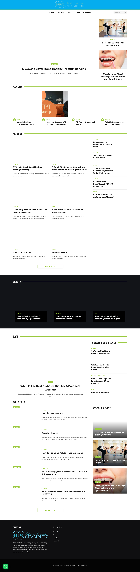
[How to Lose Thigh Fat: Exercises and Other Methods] (121, 380)
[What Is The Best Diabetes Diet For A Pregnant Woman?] (26, 104)
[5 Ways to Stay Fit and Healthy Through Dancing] (54, 43)
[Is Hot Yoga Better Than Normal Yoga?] (113, 28)
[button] (5, 566)
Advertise (56, 538)
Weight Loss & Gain (98, 376)
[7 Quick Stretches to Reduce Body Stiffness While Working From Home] (70, 150)
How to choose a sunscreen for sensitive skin (69, 317)
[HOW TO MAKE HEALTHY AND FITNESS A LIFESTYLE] (121, 183)
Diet (78, 12)
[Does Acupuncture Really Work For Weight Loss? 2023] (31, 192)
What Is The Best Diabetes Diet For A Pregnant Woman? (25, 123)
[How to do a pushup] (31, 235)
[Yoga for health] (70, 235)
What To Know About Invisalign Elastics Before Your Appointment (112, 76)
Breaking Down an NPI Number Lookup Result (56, 123)
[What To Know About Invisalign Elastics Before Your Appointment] (113, 59)
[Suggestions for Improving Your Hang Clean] (121, 143)
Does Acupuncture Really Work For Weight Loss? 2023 (30, 211)
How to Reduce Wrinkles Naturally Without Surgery (107, 317)
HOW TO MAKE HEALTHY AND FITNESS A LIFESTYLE (103, 184)
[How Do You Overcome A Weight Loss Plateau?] (121, 196)
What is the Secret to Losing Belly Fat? (114, 123)
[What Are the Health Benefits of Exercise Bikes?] (70, 192)
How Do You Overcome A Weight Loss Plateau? (103, 196)
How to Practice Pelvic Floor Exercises (62, 453)
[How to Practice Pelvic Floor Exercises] (26, 455)
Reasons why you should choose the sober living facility (64, 473)
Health (52, 12)
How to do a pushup (22, 252)
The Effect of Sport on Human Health (102, 156)
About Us (55, 532)
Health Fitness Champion (79, 565)
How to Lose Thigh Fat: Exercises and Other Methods (101, 381)
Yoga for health (59, 252)
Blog (54, 535)
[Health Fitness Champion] (70, 5)
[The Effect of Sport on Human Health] (121, 156)
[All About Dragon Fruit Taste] (85, 104)
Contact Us (56, 541)
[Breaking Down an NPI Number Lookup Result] (55, 104)
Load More (49, 266)
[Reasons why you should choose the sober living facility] (26, 475)
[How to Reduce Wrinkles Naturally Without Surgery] (109, 302)
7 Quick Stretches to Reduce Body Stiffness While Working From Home (69, 168)
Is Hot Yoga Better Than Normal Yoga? (113, 44)
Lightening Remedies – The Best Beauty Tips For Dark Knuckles (29, 317)
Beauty (71, 12)
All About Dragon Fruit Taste (85, 123)
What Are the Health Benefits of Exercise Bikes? (67, 211)
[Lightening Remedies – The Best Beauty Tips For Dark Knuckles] (31, 302)
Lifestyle (87, 12)
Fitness (61, 12)
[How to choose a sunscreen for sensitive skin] (70, 302)
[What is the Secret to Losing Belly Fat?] (114, 104)
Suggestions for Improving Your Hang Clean (102, 144)
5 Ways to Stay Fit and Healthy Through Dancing (54, 69)
